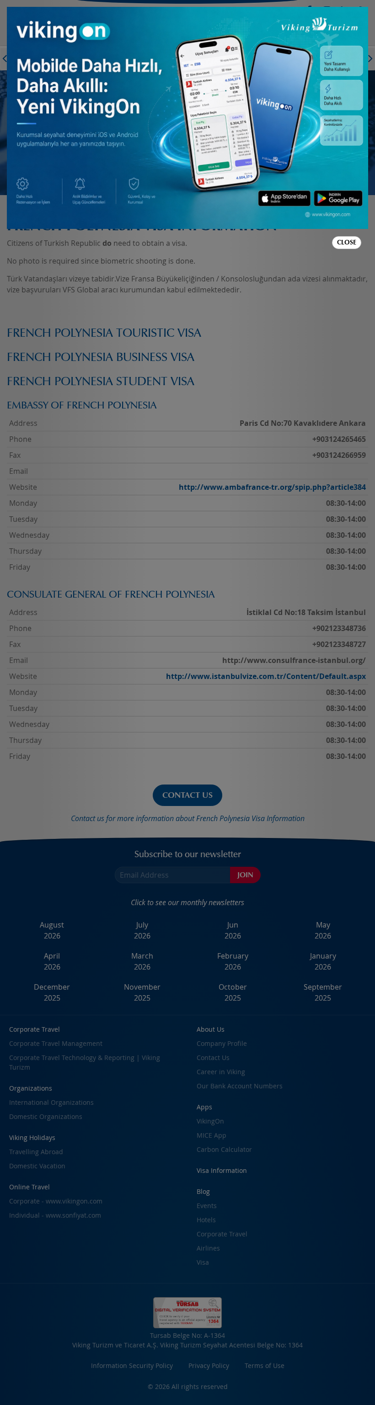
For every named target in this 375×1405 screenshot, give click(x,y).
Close (346, 242)
